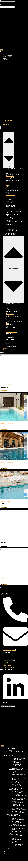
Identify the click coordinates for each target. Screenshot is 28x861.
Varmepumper (17, 788)
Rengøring (13, 807)
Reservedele (16, 764)
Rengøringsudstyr (19, 810)
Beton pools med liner (14, 753)
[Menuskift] (0, 127)
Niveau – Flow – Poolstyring (17, 792)
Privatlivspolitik (7, 658)
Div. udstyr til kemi (19, 820)
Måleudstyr (13, 834)
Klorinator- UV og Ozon (17, 825)
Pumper (15, 801)
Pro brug (15, 838)
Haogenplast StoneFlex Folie (7, 384)
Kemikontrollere (15, 815)
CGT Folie (2, 578)
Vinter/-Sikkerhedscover (18, 767)
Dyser (14, 771)
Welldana (15, 824)
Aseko (14, 817)
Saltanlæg (13, 842)
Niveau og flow (17, 800)
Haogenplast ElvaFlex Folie (6, 501)
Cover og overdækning (17, 758)
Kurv (3, 851)
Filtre (14, 797)
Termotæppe (16, 765)
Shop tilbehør (7, 56)
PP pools (9, 750)
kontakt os (6, 59)
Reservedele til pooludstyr (17, 803)
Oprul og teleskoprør (17, 762)
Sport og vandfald (19, 805)
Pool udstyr (13, 790)
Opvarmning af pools (17, 782)
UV (13, 832)
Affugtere (16, 794)
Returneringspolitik (9, 660)
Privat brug (16, 837)
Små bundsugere (18, 812)
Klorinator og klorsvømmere (17, 827)
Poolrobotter (17, 808)
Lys (13, 772)
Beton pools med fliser (14, 751)
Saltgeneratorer (18, 847)
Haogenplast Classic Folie (6, 423)
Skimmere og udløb (19, 778)
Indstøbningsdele (15, 770)
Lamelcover (16, 760)
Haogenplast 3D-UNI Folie (6, 462)
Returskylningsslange (5, 539)
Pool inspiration (7, 55)
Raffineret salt (17, 844)
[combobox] (7, 7)
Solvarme (15, 787)
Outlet (8, 848)
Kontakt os (6, 656)
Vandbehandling (12, 814)
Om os (4, 58)
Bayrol (14, 818)
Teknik (14, 781)
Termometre (16, 841)
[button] (14, 89)
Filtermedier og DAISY (20, 795)
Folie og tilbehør (18, 798)
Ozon (14, 830)
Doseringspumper (18, 835)
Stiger (14, 780)
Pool (8, 757)
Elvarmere (16, 784)
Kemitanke (16, 821)
